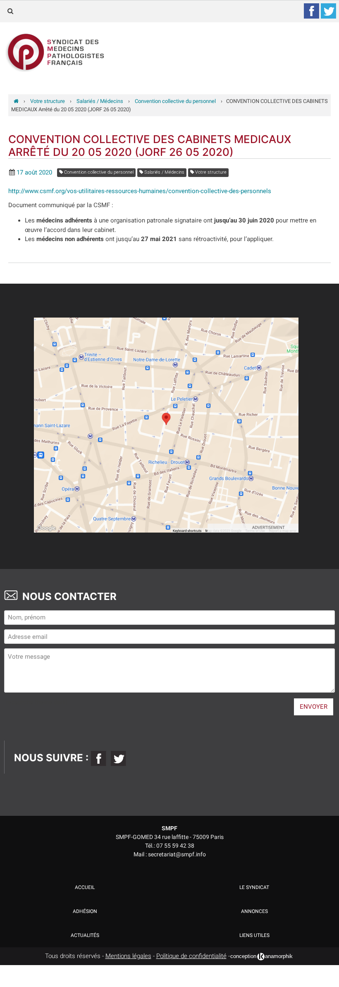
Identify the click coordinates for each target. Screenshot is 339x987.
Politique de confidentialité (191, 956)
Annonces (254, 911)
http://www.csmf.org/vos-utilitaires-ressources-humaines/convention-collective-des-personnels (139, 191)
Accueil (85, 887)
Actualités (85, 935)
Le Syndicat (254, 887)
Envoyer (313, 706)
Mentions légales (128, 956)
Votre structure (210, 172)
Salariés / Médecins (163, 172)
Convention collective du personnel (98, 172)
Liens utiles (254, 935)
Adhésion (85, 911)
